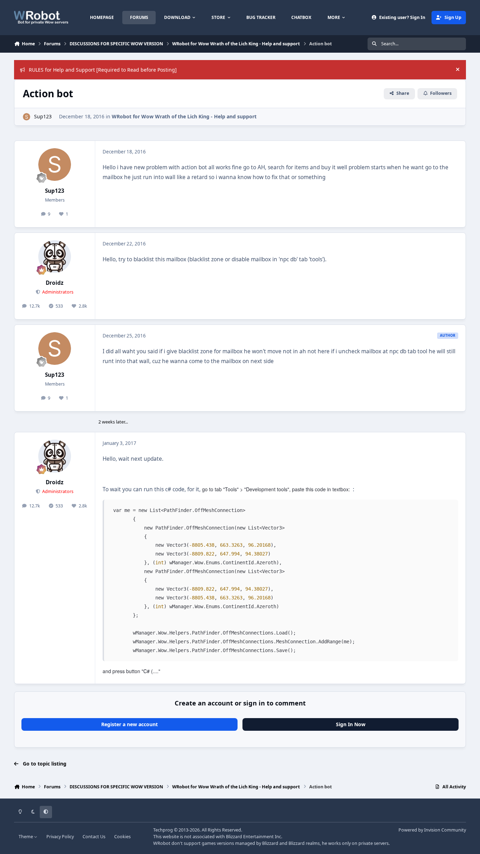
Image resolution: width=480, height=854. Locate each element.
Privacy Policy (60, 837)
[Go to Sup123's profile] (26, 116)
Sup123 (43, 116)
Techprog (163, 830)
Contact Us (94, 837)
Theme (26, 837)
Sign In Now (350, 724)
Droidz (55, 283)
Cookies (122, 837)
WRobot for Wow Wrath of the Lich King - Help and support (184, 116)
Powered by (432, 830)
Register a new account (129, 724)
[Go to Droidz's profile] (54, 256)
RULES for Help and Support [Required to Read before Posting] (103, 69)
